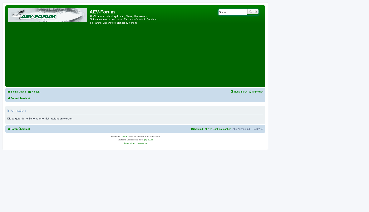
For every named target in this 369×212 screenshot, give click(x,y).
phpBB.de (148, 140)
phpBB (125, 136)
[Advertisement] (135, 57)
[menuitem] (34, 91)
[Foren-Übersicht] (48, 14)
